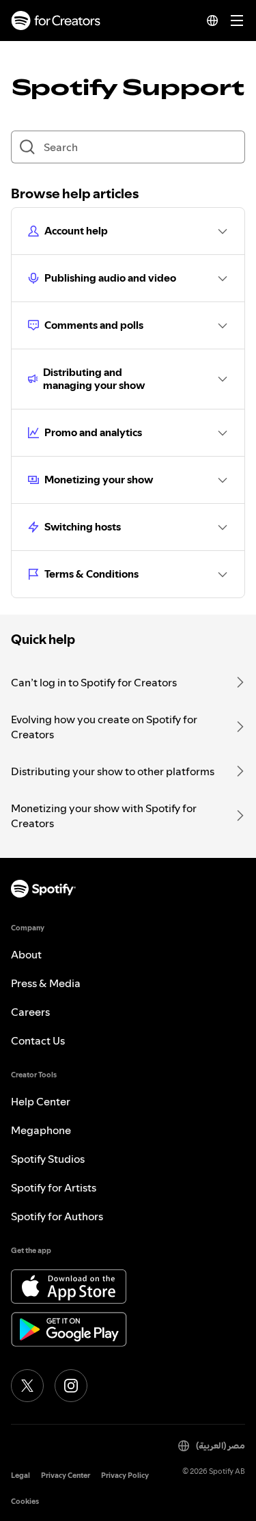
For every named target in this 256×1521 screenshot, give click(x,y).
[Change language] (212, 20)
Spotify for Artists (53, 1187)
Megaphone (41, 1130)
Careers (30, 1011)
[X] (27, 1385)
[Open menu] (237, 20)
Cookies (25, 1501)
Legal (20, 1475)
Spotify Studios (48, 1158)
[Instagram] (71, 1385)
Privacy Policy (125, 1475)
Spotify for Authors (57, 1216)
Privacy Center (65, 1475)
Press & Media (46, 983)
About (26, 954)
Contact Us (38, 1040)
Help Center (40, 1101)
